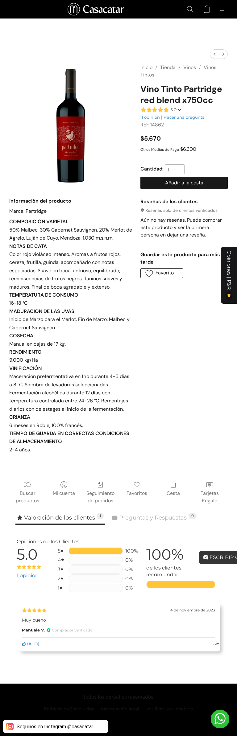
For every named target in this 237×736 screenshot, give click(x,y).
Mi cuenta (64, 493)
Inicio (146, 67)
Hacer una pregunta (184, 117)
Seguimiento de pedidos (100, 497)
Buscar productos (27, 497)
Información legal (120, 709)
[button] (96, 9)
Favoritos (137, 493)
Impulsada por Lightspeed (118, 719)
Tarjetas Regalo (210, 497)
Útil (29, 644)
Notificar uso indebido (169, 709)
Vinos (189, 67)
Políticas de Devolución (69, 709)
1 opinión (151, 117)
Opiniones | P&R (229, 270)
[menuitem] (214, 54)
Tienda (168, 67)
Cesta (173, 493)
